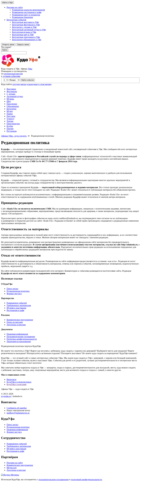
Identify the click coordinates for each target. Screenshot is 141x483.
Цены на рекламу (15, 322)
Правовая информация (17, 334)
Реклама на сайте (15, 463)
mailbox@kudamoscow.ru (18, 413)
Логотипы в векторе (16, 325)
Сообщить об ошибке (17, 408)
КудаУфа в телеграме (16, 384)
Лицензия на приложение (19, 341)
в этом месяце (44, 84)
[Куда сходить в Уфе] (31, 66)
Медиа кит (12, 467)
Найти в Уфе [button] (7, 3)
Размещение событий (17, 303)
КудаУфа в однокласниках (19, 382)
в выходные (32, 84)
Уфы (30, 69)
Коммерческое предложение (20, 320)
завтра (23, 84)
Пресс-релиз (12, 288)
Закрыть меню (23, 44)
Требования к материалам (19, 305)
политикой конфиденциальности (86, 479)
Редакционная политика (18, 291)
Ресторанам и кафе (15, 310)
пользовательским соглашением (54, 479)
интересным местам (13, 74)
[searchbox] (70, 50)
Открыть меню (8, 44)
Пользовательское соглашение (21, 336)
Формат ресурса (14, 293)
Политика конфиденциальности (22, 339)
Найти (4, 50)
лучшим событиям (11, 76)
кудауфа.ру (6, 396)
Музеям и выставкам (16, 308)
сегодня (16, 84)
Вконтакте (11, 379)
